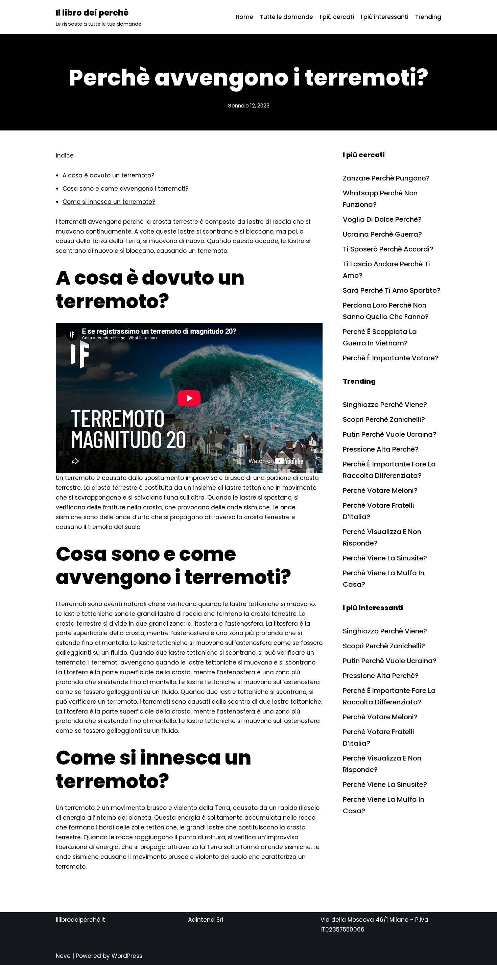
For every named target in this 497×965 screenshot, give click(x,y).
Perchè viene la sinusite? (385, 558)
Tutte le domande (286, 17)
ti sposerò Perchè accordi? (388, 249)
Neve (63, 956)
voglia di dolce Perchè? (382, 219)
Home (244, 17)
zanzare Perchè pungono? (386, 178)
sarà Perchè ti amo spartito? (392, 290)
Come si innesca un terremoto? (109, 202)
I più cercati (337, 17)
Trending (428, 17)
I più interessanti (384, 17)
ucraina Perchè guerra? (382, 234)
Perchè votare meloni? (380, 490)
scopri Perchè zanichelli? (384, 419)
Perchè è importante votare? (391, 358)
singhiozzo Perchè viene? (385, 404)
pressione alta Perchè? (381, 449)
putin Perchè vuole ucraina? (389, 434)
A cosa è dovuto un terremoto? (108, 175)
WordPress (127, 956)
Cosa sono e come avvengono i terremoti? (125, 189)
